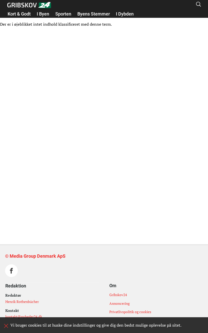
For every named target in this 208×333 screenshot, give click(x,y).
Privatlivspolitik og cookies (130, 311)
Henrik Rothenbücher (22, 301)
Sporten (63, 14)
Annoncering (119, 303)
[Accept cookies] (6, 326)
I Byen (43, 14)
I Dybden (125, 14)
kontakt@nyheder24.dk (23, 316)
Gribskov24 (118, 294)
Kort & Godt (19, 14)
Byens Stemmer (93, 14)
